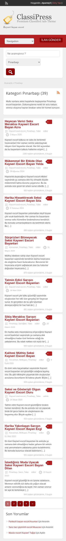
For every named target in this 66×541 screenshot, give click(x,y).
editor (45, 131)
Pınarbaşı (31, 131)
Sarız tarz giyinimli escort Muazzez (25, 527)
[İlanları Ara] (10, 71)
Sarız (20, 472)
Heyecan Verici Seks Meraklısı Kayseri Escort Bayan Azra (22, 124)
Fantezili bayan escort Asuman (23, 521)
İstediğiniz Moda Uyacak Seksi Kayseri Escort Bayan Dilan (24, 465)
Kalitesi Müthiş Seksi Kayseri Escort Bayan (20, 354)
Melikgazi (23, 360)
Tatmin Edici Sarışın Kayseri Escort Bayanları (22, 281)
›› (32, 503)
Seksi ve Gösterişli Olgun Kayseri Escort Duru (22, 391)
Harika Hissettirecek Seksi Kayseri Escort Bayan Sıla (23, 199)
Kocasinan (13, 247)
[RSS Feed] (6, 2)
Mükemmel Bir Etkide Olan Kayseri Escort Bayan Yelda (24, 162)
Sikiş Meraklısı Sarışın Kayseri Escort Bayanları (22, 318)
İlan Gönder (51, 40)
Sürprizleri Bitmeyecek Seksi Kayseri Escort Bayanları (21, 240)
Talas (38, 131)
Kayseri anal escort (17, 131)
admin (45, 396)
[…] (45, 149)
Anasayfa (8, 83)
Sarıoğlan (22, 324)
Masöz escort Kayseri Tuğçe (22, 533)
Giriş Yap (56, 3)
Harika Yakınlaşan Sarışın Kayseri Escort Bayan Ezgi (23, 427)
